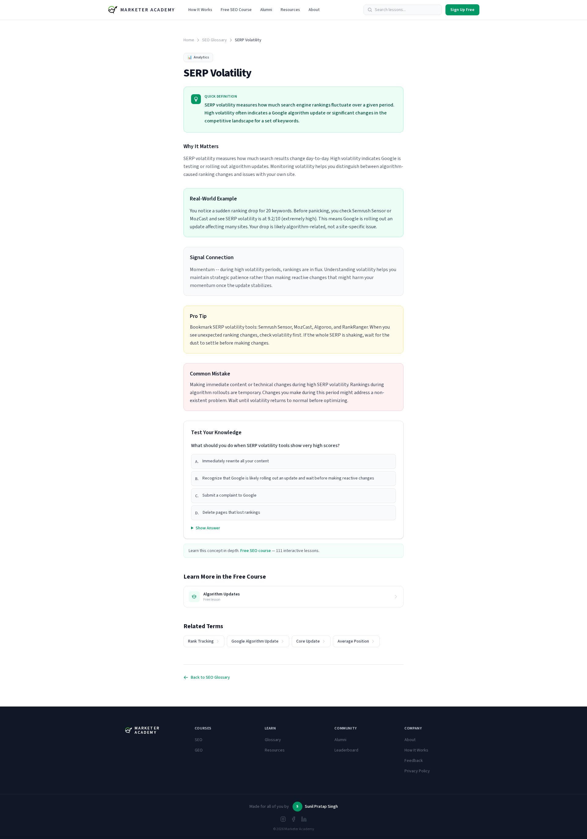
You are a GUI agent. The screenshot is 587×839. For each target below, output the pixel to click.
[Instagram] (283, 819)
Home (188, 40)
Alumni (266, 10)
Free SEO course (255, 551)
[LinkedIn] (304, 819)
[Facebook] (293, 819)
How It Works (200, 10)
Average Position (353, 641)
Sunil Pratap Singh (321, 807)
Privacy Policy (417, 771)
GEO (199, 750)
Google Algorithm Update (255, 641)
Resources (290, 10)
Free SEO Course (236, 10)
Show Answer (208, 528)
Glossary (273, 740)
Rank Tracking (201, 641)
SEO (198, 740)
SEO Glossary (214, 40)
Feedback (413, 761)
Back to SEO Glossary (210, 677)
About (314, 10)
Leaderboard (346, 750)
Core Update (308, 641)
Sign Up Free (462, 10)
